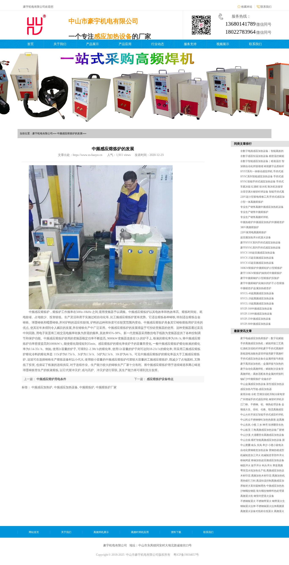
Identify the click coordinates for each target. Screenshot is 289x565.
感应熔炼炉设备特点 (160, 379)
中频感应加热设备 (66, 387)
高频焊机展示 (101, 532)
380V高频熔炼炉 (249, 227)
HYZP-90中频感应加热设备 (255, 323)
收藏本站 (246, 6)
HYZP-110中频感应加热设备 (256, 313)
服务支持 (190, 44)
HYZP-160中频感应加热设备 (256, 308)
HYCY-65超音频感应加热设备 (257, 262)
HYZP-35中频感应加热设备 (255, 318)
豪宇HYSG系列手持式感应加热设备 (260, 247)
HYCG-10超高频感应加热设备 (257, 303)
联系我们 (265, 6)
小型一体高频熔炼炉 (251, 201)
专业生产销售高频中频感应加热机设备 (261, 206)
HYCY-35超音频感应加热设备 (257, 257)
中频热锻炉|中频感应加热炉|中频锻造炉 (262, 222)
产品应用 (125, 44)
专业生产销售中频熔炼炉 (254, 212)
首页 (30, 44)
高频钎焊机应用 (140, 532)
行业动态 (157, 44)
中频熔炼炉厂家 (106, 387)
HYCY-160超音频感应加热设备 (257, 252)
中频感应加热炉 (42, 387)
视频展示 (222, 44)
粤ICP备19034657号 (186, 554)
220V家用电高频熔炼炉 (253, 232)
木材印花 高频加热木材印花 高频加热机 (262, 475)
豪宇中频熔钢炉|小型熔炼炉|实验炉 (259, 278)
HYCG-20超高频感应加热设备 (257, 298)
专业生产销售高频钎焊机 (254, 217)
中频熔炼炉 (86, 387)
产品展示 (92, 44)
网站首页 (34, 532)
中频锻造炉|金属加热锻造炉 (255, 288)
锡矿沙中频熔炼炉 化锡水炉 (255, 379)
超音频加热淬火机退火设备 (255, 237)
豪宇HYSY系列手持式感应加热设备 (260, 242)
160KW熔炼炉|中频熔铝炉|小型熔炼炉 (261, 268)
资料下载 (176, 532)
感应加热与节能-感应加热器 (256, 389)
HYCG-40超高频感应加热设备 (257, 293)
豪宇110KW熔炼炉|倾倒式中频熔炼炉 (261, 273)
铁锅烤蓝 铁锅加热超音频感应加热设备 (262, 460)
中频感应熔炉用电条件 (51, 379)
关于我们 (60, 44)
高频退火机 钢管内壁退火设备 (257, 495)
